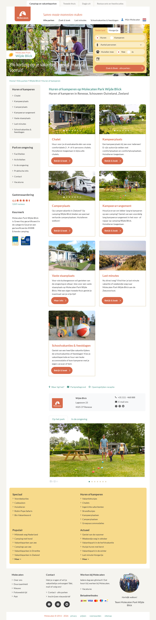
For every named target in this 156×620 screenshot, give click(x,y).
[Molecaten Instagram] (120, 406)
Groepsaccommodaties (93, 523)
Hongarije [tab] (113, 30)
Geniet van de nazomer (93, 534)
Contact (18, 176)
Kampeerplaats (112, 139)
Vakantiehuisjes (89, 498)
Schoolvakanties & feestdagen (105, 20)
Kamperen (118, 37)
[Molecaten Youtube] (123, 406)
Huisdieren (19, 507)
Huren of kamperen (23, 89)
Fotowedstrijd (20, 592)
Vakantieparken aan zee (25, 542)
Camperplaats (61, 205)
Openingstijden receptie (102, 387)
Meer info (58, 300)
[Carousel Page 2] (66, 130)
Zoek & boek (64, 20)
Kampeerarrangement (117, 205)
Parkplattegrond (78, 387)
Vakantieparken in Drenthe (27, 551)
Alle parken (48, 20)
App (16, 596)
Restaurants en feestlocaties (110, 3)
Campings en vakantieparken (43, 3)
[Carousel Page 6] (77, 130)
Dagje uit (86, 3)
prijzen (83, 616)
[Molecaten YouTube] (67, 604)
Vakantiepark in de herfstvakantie (98, 542)
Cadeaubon (19, 502)
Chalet (56, 139)
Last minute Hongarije (92, 555)
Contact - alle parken (58, 592)
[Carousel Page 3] (69, 130)
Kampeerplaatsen (90, 515)
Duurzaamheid (21, 584)
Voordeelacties (21, 498)
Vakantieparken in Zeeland (27, 555)
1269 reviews (18, 204)
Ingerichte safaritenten (93, 507)
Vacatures (19, 182)
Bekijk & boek (60, 160)
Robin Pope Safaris (23, 511)
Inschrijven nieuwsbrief (59, 596)
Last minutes (80, 20)
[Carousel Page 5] (75, 130)
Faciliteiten (19, 154)
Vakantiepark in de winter (94, 551)
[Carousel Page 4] (72, 130)
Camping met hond (23, 538)
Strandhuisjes (88, 511)
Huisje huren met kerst (93, 546)
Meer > (17, 559)
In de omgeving (21, 165)
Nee (123, 51)
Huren (103, 37)
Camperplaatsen (90, 519)
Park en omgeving (22, 147)
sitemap (108, 616)
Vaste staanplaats (63, 275)
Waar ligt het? (57, 387)
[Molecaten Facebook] (116, 406)
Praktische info (21, 170)
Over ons (18, 580)
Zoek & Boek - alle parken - (118, 68)
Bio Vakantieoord (22, 515)
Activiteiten (19, 159)
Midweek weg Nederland (26, 534)
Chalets (85, 502)
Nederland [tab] (100, 30)
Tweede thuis (69, 3)
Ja (132, 51)
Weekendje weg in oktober (94, 538)
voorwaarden (95, 616)
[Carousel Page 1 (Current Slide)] (64, 130)
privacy (73, 616)
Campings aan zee (22, 546)
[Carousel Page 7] (80, 130)
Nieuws (17, 588)
